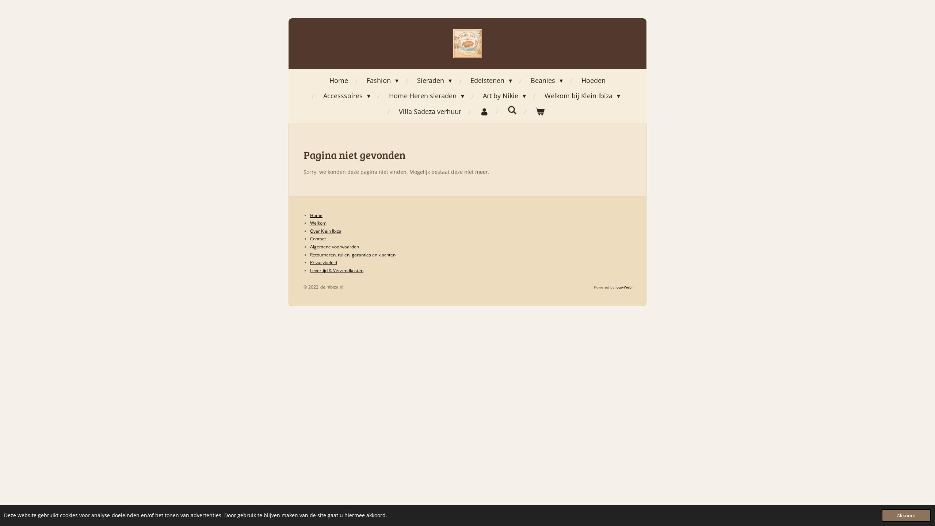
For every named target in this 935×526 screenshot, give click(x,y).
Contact (318, 239)
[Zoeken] (512, 110)
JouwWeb (623, 287)
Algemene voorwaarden (334, 247)
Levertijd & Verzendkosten (336, 270)
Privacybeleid (323, 262)
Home (316, 215)
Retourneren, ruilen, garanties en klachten (353, 255)
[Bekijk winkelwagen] (540, 111)
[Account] (484, 111)
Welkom (318, 223)
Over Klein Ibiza (325, 231)
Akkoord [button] (906, 515)
